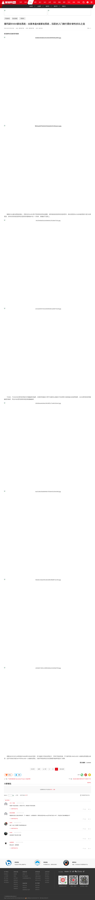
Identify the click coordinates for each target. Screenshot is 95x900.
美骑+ (15, 876)
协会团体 (47, 878)
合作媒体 (47, 880)
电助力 (64, 6)
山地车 (39, 6)
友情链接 (47, 882)
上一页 (44, 769)
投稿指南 (6, 880)
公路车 (31, 6)
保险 (74, 2)
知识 (45, 2)
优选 (54, 2)
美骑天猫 (25, 885)
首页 (21, 2)
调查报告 (16, 882)
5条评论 (89, 782)
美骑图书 (16, 888)
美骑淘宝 (25, 887)
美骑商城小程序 (26, 889)
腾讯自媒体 (38, 878)
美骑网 (15, 874)
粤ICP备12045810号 (44, 898)
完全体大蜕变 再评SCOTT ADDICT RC (82, 778)
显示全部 (62, 769)
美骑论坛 (16, 880)
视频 (59, 2)
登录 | (51, 789)
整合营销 (37, 885)
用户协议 (6, 878)
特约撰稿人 (6, 882)
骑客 (64, 2)
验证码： (6, 795)
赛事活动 (47, 874)
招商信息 (37, 887)
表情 (17, 795)
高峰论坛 (16, 884)
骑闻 (25, 2)
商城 (78, 2)
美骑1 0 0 (25, 874)
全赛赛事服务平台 (27, 878)
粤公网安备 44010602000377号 (32, 898)
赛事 (35, 2)
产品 (30, 2)
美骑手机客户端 (14, 808)
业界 (50, 2)
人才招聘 (6, 876)
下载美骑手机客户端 (85, 795)
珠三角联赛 (25, 876)
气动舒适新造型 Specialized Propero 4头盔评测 (19, 778)
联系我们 (6, 874)
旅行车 (56, 6)
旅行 (40, 2)
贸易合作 (37, 889)
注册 (54, 789)
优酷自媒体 (38, 876)
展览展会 (47, 876)
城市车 (47, 6)
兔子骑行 (16, 878)
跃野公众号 (38, 880)
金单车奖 (16, 886)
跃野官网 (37, 874)
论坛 (69, 2)
